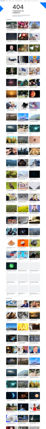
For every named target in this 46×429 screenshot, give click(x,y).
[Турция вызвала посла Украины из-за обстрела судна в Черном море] (11, 256)
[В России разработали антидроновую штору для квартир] (34, 187)
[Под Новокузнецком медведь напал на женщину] (11, 386)
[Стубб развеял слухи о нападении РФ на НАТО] (34, 336)
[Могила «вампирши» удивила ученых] (23, 95)
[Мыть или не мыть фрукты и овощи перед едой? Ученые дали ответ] (11, 199)
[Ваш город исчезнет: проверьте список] (11, 420)
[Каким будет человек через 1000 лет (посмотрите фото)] (11, 233)
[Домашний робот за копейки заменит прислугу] (23, 302)
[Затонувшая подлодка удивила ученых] (23, 49)
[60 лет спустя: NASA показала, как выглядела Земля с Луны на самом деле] (23, 61)
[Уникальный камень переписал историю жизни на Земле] (34, 386)
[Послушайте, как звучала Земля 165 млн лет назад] (11, 302)
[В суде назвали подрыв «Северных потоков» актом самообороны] (11, 130)
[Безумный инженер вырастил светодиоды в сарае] (11, 313)
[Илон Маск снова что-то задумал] (11, 118)
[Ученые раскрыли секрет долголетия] (34, 72)
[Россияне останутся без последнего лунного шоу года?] (34, 176)
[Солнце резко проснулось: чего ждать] (34, 130)
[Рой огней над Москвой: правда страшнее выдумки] (11, 38)
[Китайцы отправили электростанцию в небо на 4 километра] (23, 118)
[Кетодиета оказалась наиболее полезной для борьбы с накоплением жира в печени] (11, 221)
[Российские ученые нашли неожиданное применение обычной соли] (34, 107)
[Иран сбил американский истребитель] (34, 164)
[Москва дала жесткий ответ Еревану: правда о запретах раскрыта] (34, 38)
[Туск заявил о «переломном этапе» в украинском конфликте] (34, 420)
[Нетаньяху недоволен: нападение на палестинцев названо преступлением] (23, 279)
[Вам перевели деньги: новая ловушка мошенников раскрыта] (23, 130)
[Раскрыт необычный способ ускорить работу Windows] (23, 336)
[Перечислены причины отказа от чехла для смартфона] (34, 199)
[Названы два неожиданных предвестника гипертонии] (11, 107)
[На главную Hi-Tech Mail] (3, 1)
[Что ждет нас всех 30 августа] (11, 84)
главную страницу (20, 16)
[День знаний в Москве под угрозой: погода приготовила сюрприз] (11, 72)
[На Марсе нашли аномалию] (34, 95)
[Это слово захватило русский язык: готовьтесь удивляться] (34, 221)
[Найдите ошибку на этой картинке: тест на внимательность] (23, 290)
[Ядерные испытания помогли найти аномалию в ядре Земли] (11, 348)
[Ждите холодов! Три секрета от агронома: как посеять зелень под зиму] (11, 176)
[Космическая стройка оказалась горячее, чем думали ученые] (23, 233)
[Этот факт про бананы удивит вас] (23, 397)
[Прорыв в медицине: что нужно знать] (34, 141)
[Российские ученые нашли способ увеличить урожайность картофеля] (11, 210)
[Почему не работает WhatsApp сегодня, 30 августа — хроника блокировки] (11, 267)
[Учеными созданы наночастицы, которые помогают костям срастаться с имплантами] (11, 336)
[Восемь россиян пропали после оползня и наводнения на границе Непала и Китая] (34, 233)
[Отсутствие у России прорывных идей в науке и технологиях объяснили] (34, 267)
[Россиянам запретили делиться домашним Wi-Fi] (23, 221)
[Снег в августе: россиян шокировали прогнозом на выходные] (23, 141)
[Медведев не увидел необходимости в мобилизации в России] (23, 374)
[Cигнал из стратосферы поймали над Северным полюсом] (23, 176)
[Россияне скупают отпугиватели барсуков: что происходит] (34, 256)
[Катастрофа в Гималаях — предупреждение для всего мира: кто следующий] (11, 27)
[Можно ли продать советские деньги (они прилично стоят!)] (23, 187)
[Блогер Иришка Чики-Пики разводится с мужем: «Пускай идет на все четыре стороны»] (23, 267)
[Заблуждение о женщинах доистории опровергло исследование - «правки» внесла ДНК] (23, 408)
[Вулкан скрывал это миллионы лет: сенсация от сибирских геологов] (34, 118)
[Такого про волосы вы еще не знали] (23, 107)
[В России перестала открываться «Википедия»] (34, 313)
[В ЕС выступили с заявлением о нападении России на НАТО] (23, 72)
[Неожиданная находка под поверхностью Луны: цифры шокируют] (23, 386)
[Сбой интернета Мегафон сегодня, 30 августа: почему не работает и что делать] (34, 348)
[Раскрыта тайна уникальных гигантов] (34, 244)
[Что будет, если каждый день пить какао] (23, 38)
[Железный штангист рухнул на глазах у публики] (11, 325)
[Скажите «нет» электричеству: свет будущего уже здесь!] (11, 359)
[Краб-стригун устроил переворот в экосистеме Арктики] (34, 290)
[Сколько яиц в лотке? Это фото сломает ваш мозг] (11, 244)
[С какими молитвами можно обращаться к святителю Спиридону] (34, 61)
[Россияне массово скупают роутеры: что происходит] (23, 153)
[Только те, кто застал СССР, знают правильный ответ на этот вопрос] (34, 408)
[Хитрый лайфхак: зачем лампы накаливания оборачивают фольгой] (23, 199)
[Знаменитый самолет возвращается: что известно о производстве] (23, 84)
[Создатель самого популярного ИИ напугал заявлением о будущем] (11, 290)
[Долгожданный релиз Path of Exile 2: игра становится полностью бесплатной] (23, 313)
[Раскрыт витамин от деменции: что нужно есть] (11, 153)
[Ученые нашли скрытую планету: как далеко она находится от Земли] (34, 325)
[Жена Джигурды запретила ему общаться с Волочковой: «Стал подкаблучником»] (34, 374)
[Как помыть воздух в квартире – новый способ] (23, 256)
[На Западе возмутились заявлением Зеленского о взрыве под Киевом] (11, 49)
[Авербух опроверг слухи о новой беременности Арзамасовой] (23, 348)
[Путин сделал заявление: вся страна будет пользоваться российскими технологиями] (11, 408)
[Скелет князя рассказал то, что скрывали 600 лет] (34, 27)
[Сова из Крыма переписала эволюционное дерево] (11, 187)
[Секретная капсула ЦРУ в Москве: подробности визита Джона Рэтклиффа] (11, 61)
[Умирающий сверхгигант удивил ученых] (11, 397)
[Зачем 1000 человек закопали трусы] (34, 49)
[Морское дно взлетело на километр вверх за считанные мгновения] (11, 374)
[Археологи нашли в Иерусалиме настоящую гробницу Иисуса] (34, 153)
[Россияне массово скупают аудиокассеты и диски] (23, 244)
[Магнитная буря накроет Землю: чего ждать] (11, 95)
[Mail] (1, 1)
